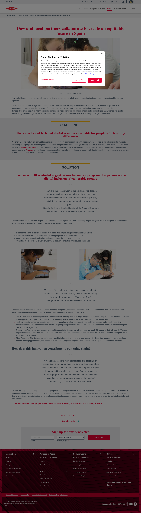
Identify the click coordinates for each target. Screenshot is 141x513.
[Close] (102, 54)
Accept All (95, 80)
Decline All (79, 80)
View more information (47, 79)
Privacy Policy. (89, 74)
